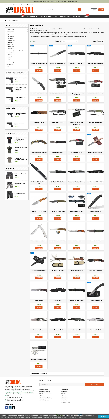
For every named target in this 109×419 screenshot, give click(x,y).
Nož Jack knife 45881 (95, 329)
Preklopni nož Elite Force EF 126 (39, 63)
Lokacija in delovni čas (46, 398)
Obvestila (64, 400)
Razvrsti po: (58, 41)
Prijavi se (95, 384)
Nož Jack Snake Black (57, 152)
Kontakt (30, 4)
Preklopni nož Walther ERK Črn (95, 63)
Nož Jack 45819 (58, 300)
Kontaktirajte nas (44, 400)
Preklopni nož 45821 (58, 329)
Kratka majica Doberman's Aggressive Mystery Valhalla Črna (21, 139)
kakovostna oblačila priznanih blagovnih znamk (16, 391)
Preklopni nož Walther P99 (76, 211)
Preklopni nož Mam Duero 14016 (58, 241)
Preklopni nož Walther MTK (95, 181)
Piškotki (42, 396)
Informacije (65, 391)
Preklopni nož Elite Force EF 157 (58, 63)
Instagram (10, 407)
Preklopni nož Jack (38, 300)
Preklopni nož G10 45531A (57, 122)
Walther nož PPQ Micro (95, 211)
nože (30, 391)
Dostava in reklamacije (46, 393)
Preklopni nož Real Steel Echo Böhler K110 (76, 93)
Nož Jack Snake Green (95, 241)
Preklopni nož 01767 (77, 241)
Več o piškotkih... (78, 417)
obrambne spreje (20, 392)
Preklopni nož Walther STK (57, 181)
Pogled (95, 41)
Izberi (64, 41)
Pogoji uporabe (44, 389)
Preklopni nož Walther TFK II (77, 63)
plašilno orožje (12, 392)
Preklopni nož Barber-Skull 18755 (39, 241)
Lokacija (24, 4)
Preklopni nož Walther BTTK (39, 270)
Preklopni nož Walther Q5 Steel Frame (38, 182)
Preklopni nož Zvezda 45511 (76, 300)
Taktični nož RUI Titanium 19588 (58, 93)
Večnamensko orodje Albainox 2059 (38, 360)
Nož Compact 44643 (39, 122)
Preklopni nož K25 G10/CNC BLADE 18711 (76, 123)
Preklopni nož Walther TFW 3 (39, 211)
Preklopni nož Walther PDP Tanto (76, 181)
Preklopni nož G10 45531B (95, 122)
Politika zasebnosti (45, 391)
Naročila (64, 396)
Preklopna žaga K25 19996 (76, 152)
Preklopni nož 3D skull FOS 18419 (39, 152)
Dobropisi (64, 398)
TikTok (13, 407)
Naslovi (64, 393)
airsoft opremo (29, 392)
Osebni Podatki (66, 402)
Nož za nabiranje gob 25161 (76, 270)
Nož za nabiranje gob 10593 (57, 270)
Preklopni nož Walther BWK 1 (95, 152)
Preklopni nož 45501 (77, 329)
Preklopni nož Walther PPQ (95, 300)
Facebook (6, 407)
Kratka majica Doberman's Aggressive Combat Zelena (21, 149)
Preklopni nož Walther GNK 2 (58, 211)
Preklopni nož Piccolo (38, 329)
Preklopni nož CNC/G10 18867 (95, 93)
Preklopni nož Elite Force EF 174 (39, 93)
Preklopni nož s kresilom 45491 (95, 270)
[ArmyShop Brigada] (20, 9)
